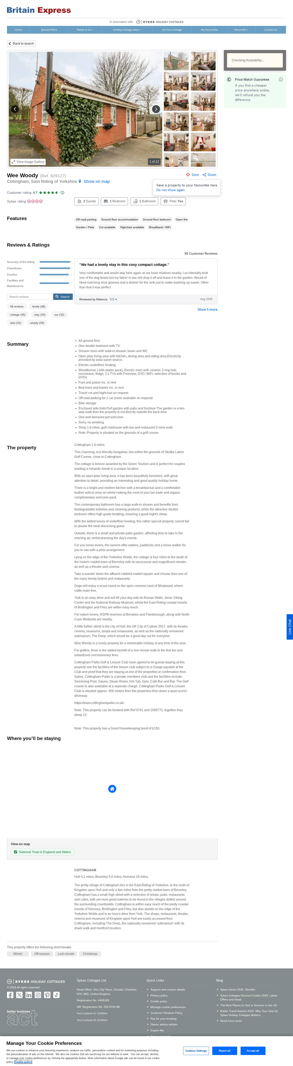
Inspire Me (157, 1030)
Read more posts (231, 1020)
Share (212, 174)
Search (65, 296)
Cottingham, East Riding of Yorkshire (58, 181)
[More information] (280, 79)
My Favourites (209, 29)
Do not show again (170, 190)
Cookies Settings (196, 1050)
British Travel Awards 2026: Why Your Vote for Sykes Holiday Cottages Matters (249, 1013)
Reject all (224, 1050)
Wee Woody (22, 175)
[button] (15, 109)
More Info (240, 29)
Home (18, 29)
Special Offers (49, 29)
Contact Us (270, 29)
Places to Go (84, 29)
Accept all (253, 1050)
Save (195, 174)
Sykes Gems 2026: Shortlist (237, 989)
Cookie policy (158, 1001)
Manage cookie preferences (168, 1007)
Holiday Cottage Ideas (126, 29)
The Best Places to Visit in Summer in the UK (248, 1005)
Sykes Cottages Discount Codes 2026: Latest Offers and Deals (248, 997)
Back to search (23, 43)
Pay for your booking (163, 1018)
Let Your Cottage (172, 29)
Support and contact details (167, 989)
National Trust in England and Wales (45, 852)
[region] (146, 1051)
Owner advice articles (164, 1024)
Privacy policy (159, 995)
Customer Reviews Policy (166, 1012)
